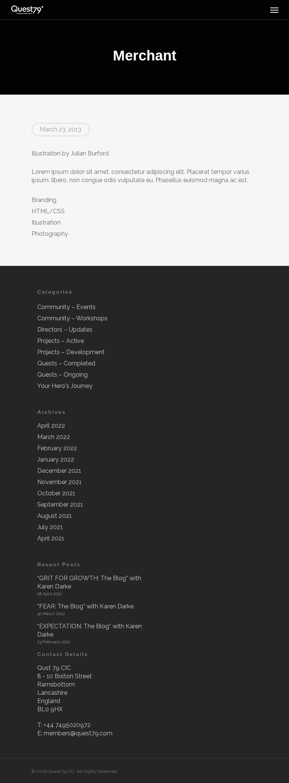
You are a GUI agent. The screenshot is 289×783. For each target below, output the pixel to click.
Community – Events (66, 307)
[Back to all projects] (36, 47)
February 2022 (57, 448)
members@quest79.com (78, 733)
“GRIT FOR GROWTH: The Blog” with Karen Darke (89, 582)
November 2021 (59, 482)
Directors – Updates (65, 329)
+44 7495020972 (67, 725)
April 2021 (50, 538)
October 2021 (56, 493)
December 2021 (59, 470)
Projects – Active (60, 340)
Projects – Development (71, 352)
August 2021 (54, 515)
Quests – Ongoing (62, 374)
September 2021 (60, 504)
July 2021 (50, 527)
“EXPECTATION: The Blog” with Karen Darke (89, 630)
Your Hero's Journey (65, 385)
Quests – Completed (66, 363)
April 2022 (51, 425)
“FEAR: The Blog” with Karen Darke (85, 606)
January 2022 (55, 459)
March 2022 (53, 437)
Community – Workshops (72, 318)
